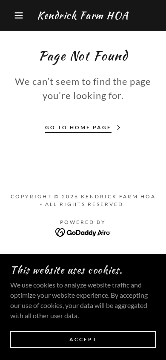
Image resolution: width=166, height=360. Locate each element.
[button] (13, 15)
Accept (83, 340)
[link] (83, 15)
